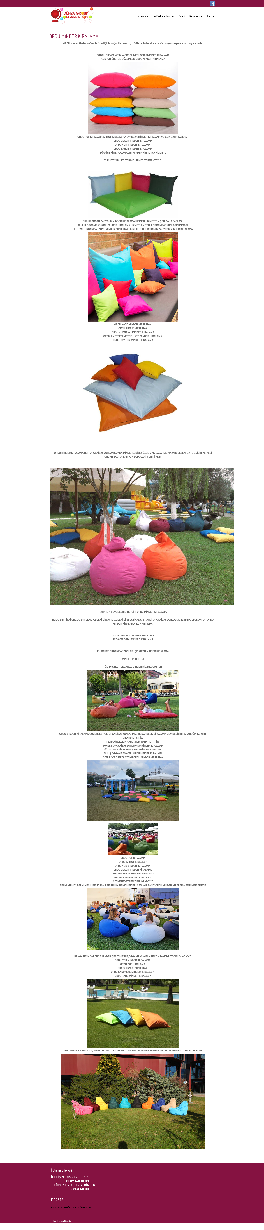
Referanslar (196, 16)
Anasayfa (142, 16)
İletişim (211, 16)
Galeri (182, 16)
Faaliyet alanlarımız (163, 16)
